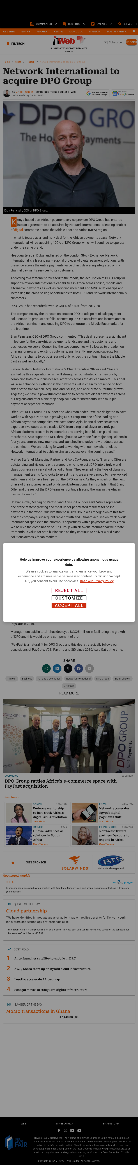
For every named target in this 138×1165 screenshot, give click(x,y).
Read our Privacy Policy (97, 581)
